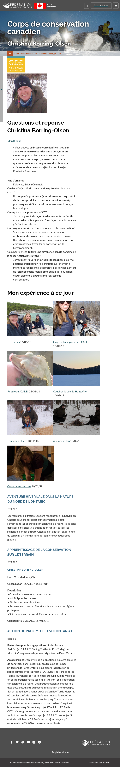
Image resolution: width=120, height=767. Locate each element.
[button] (86, 6)
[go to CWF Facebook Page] (11, 742)
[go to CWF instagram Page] (33, 742)
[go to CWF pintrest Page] (39, 742)
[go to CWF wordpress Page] (22, 742)
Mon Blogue (14, 140)
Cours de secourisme (19, 486)
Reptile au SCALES (18, 391)
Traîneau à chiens (17, 440)
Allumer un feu (61, 440)
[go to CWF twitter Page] (17, 742)
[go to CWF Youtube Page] (28, 742)
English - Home (60, 752)
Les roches (13, 342)
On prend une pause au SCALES (71, 342)
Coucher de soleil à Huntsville (70, 391)
